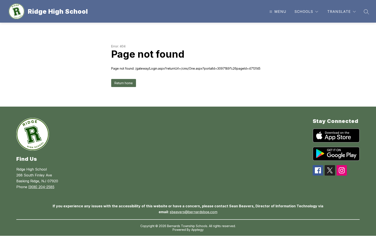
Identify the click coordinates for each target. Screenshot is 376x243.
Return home (123, 83)
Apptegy (197, 229)
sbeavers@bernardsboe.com (193, 212)
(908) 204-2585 (41, 187)
